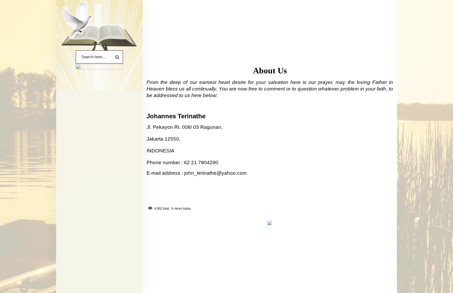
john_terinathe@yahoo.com (215, 173)
